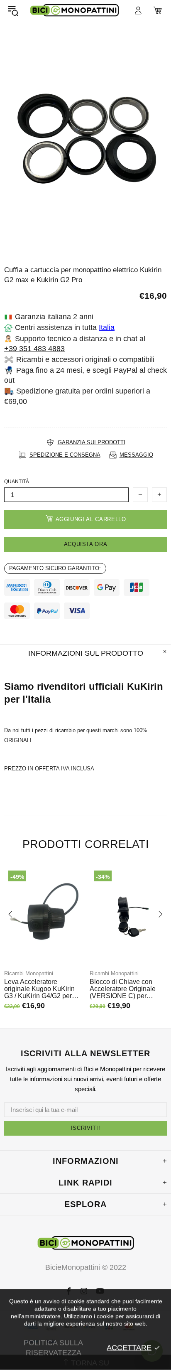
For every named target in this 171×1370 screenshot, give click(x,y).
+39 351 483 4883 (34, 348)
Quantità (16, 482)
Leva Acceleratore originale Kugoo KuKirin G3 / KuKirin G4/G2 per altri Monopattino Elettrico (41, 988)
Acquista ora (85, 544)
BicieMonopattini (74, 10)
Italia (107, 327)
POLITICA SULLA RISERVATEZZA (53, 1347)
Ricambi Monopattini (28, 973)
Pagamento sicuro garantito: (55, 568)
